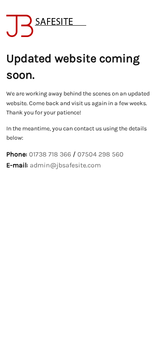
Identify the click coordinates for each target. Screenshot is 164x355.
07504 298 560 (100, 154)
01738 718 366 (50, 154)
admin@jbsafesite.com (65, 165)
